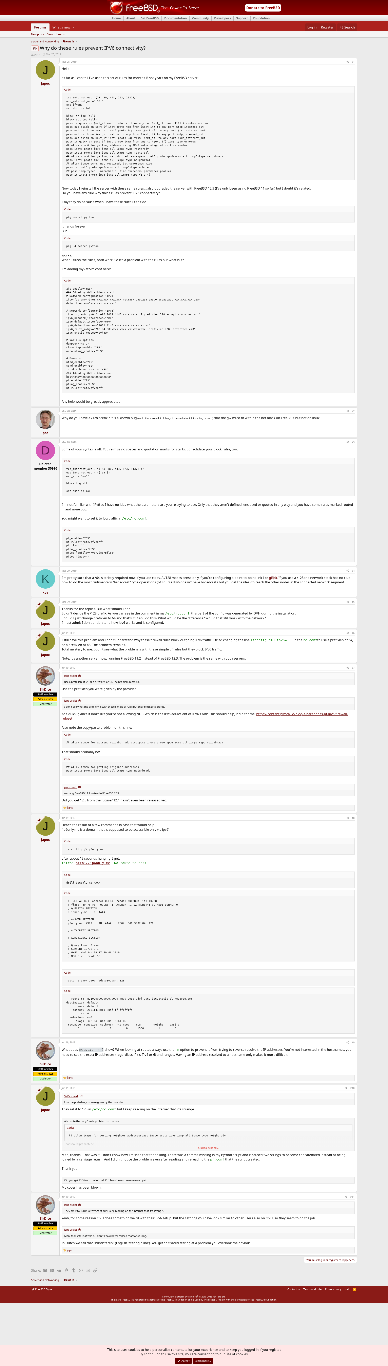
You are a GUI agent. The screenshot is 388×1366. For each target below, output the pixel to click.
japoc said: (70, 676)
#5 (353, 602)
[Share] (347, 62)
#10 (352, 1088)
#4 (353, 570)
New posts (37, 34)
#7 (353, 667)
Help (347, 1289)
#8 (353, 818)
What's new (61, 27)
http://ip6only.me (93, 863)
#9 (353, 1042)
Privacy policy (333, 1289)
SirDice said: (71, 1096)
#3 (353, 442)
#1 (353, 61)
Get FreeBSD (149, 18)
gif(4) (273, 577)
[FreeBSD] (153, 14)
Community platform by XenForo (194, 1296)
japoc (37, 54)
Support (242, 18)
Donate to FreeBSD (263, 7)
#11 (352, 1196)
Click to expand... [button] (208, 1148)
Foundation (261, 18)
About (130, 18)
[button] (74, 27)
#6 (353, 633)
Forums (40, 27)
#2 (353, 411)
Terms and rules (312, 1289)
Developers (222, 18)
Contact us (293, 1289)
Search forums (55, 34)
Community (200, 18)
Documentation (175, 18)
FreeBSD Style (43, 1289)
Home (116, 18)
